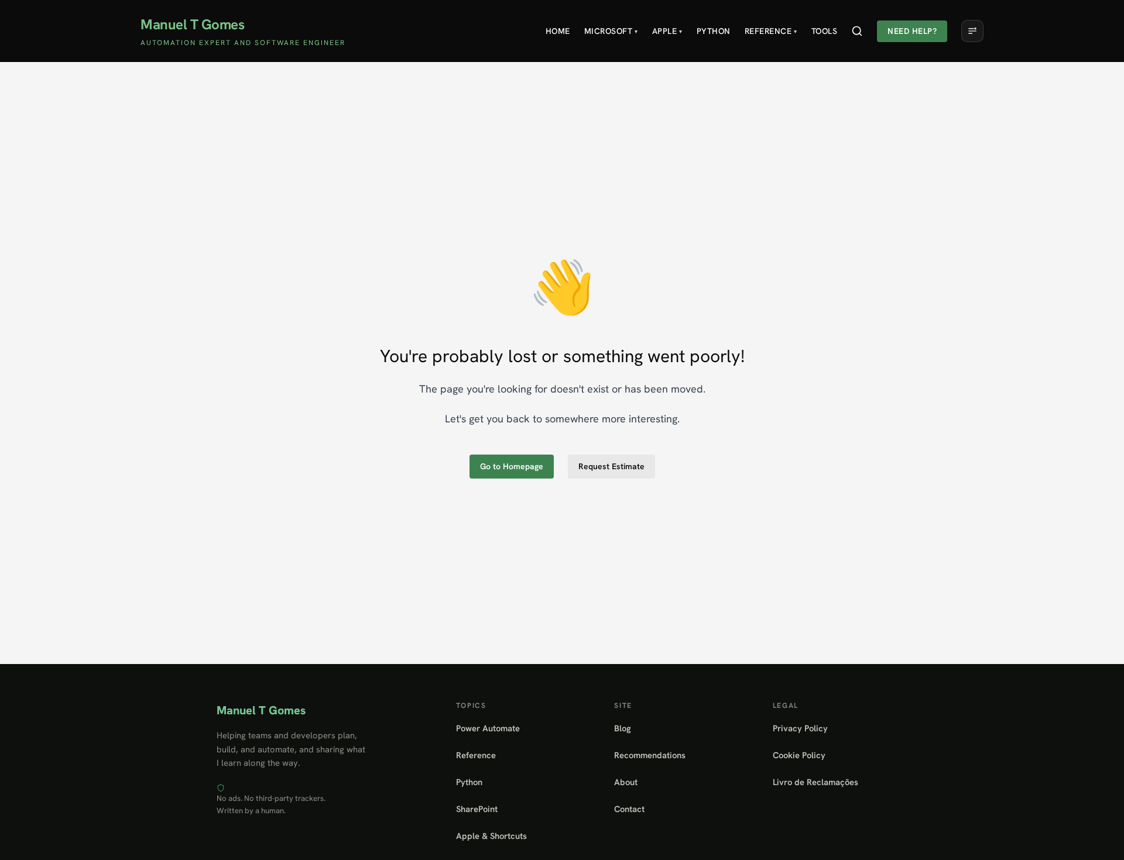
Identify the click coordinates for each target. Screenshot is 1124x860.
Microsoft (611, 31)
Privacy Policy (800, 728)
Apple (667, 31)
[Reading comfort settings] (972, 31)
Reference (771, 31)
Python (714, 31)
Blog (622, 728)
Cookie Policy (799, 755)
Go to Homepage (511, 466)
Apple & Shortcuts (491, 835)
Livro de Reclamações (815, 781)
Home (558, 31)
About (626, 781)
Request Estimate (611, 466)
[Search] (857, 31)
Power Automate (488, 728)
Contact (629, 808)
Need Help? (912, 31)
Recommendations (650, 755)
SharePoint (477, 808)
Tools (824, 31)
